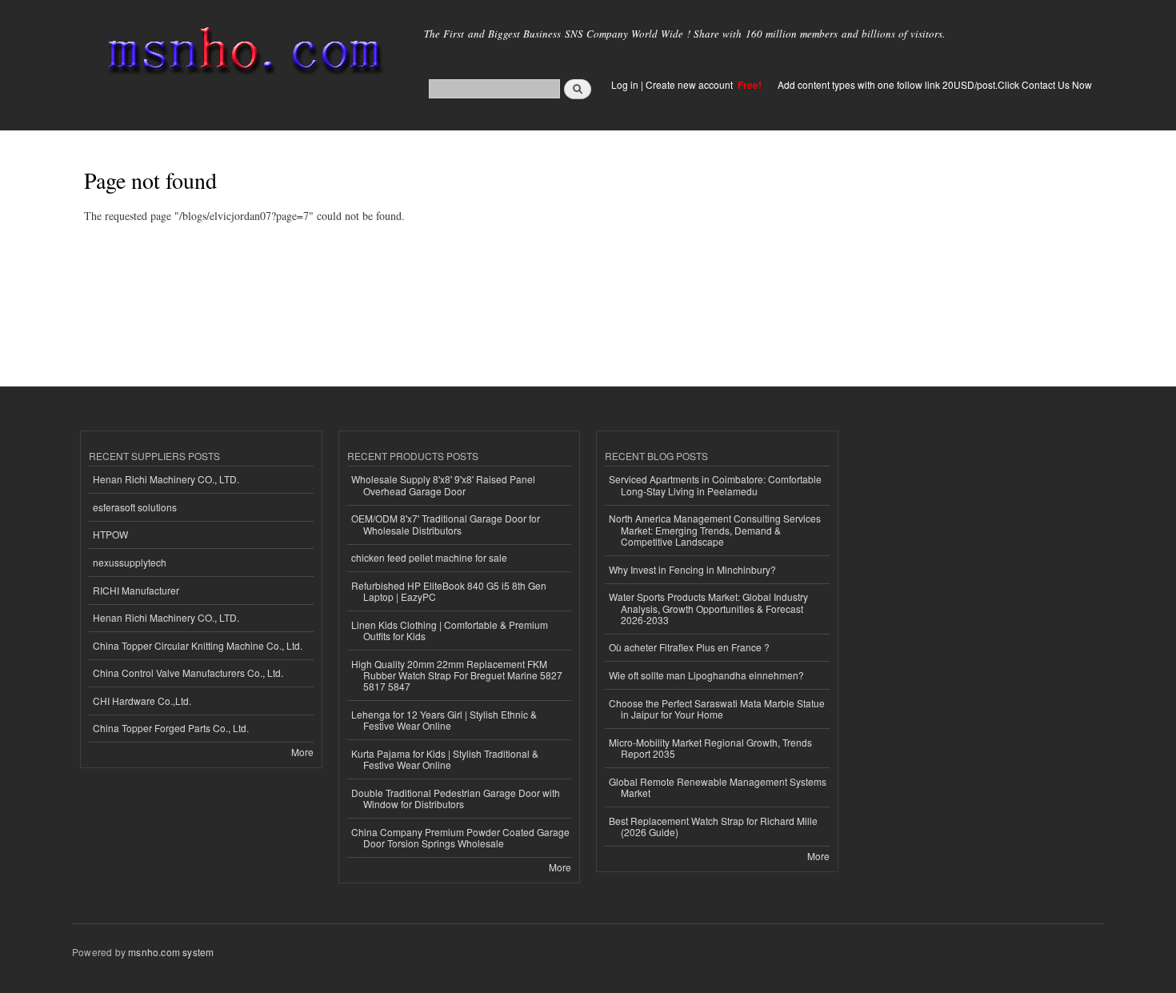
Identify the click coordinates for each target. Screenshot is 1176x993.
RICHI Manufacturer (136, 590)
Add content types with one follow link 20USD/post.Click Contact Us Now (935, 84)
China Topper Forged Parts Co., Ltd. (171, 728)
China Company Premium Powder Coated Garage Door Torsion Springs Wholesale (460, 837)
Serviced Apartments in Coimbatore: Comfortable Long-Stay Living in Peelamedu (715, 484)
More (302, 752)
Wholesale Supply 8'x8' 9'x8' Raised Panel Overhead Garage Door (443, 484)
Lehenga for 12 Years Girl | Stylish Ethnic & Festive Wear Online (444, 719)
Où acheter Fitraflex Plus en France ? (689, 647)
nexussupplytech (129, 562)
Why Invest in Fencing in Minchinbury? (692, 569)
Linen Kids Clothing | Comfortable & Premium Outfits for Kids (449, 630)
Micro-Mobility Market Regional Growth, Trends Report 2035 (710, 747)
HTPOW (110, 534)
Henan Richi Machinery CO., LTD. (166, 479)
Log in (624, 84)
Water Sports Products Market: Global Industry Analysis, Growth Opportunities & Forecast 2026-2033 (708, 608)
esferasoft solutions (135, 507)
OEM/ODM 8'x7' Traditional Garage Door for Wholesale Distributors (445, 523)
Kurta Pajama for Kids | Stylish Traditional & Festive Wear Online (444, 759)
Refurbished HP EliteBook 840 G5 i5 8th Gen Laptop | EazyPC (448, 591)
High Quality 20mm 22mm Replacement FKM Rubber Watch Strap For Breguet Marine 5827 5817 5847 (456, 675)
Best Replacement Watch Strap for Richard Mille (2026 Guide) (713, 826)
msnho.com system (171, 952)
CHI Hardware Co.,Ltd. (142, 700)
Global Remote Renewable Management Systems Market (717, 787)
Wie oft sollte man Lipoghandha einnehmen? (706, 675)
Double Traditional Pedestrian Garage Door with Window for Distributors (455, 798)
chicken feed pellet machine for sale (429, 557)
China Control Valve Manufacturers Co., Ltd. (188, 672)
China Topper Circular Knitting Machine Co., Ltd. (197, 645)
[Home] (242, 54)
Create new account (690, 84)
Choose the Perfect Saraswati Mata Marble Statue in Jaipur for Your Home (717, 708)
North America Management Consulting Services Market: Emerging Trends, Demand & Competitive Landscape (715, 529)
